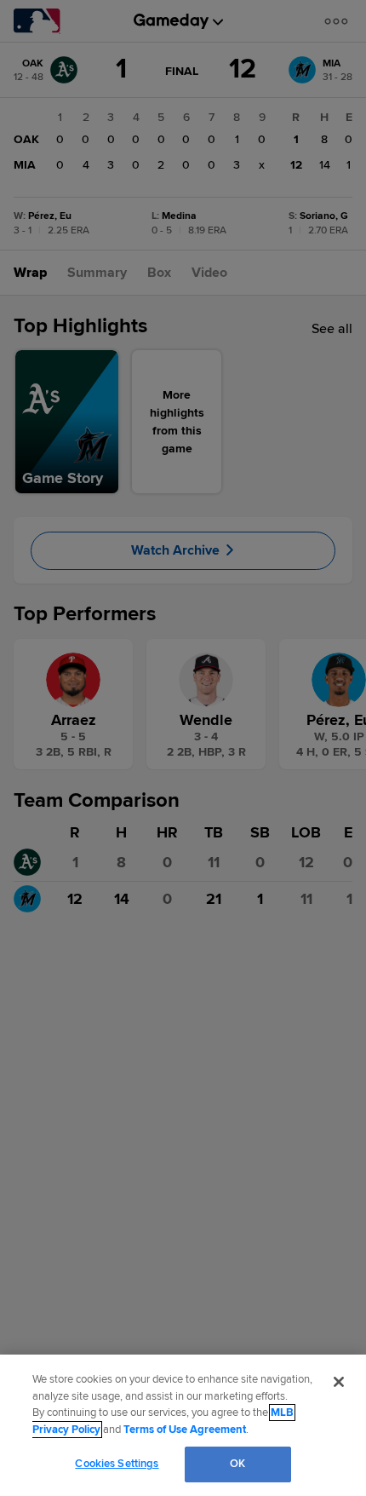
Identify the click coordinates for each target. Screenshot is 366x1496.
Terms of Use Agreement (184, 1429)
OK (237, 1463)
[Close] (338, 1382)
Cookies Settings (116, 1463)
